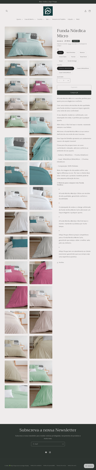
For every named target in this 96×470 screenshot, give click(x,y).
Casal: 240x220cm (84, 69)
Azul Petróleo (72, 53)
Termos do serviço (61, 465)
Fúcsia (74, 57)
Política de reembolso (36, 465)
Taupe (62, 61)
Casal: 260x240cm (66, 73)
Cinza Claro (63, 57)
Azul (61, 53)
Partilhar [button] (61, 262)
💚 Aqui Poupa (12, 465)
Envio (69, 44)
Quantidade (60, 76)
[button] (7, 11)
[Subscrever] (63, 444)
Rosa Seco (84, 57)
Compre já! (74, 92)
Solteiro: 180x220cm (66, 69)
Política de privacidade (49, 465)
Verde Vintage (73, 61)
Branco (83, 53)
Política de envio (72, 465)
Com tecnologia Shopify (23, 465)
